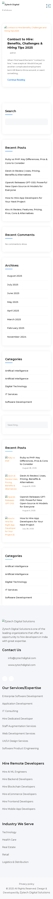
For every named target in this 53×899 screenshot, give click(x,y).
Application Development (17, 703)
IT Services (11, 394)
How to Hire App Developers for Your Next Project (31, 521)
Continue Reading (16, 79)
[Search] (45, 423)
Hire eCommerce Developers (19, 794)
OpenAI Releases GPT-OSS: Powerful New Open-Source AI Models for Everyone (26, 186)
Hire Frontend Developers (17, 801)
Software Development (18, 401)
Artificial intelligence (16, 378)
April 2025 (13, 310)
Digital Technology (16, 386)
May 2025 (12, 302)
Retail (5, 854)
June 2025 (13, 293)
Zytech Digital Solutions (35, 892)
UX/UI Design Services (15, 741)
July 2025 (12, 284)
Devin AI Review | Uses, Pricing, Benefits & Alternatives (33, 479)
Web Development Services (18, 733)
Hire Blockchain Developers (18, 786)
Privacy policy (26, 883)
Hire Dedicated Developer (17, 718)
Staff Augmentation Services (19, 726)
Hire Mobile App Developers (18, 809)
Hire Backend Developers (17, 779)
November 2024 (16, 336)
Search (10, 111)
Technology (9, 832)
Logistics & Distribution (15, 862)
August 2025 (14, 275)
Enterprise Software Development (22, 696)
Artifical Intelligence (16, 370)
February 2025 (15, 328)
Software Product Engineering (20, 748)
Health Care (9, 839)
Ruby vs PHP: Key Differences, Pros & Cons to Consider (34, 460)
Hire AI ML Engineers (14, 771)
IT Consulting (10, 711)
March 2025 (14, 319)
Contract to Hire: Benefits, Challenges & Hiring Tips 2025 (25, 43)
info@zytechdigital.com (22, 658)
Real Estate (9, 847)
